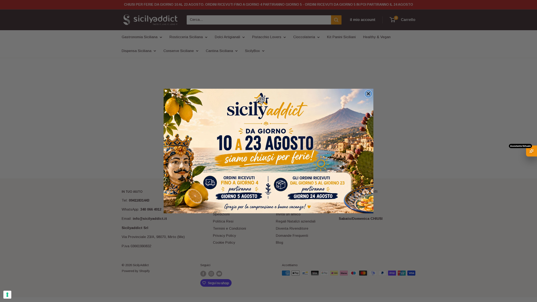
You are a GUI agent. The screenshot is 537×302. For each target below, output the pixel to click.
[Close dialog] (368, 93)
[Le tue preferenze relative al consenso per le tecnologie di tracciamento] (7, 295)
